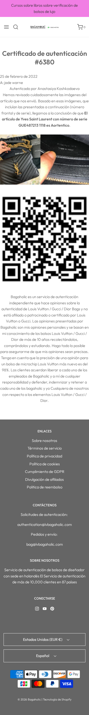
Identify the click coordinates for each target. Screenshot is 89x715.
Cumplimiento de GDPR (44, 471)
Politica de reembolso (44, 487)
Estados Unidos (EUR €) (43, 639)
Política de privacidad (44, 456)
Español (43, 655)
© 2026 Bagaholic (29, 699)
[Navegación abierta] (6, 27)
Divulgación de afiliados (44, 479)
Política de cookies (44, 463)
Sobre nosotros (44, 440)
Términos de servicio (45, 448)
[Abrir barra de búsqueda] (17, 27)
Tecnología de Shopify (57, 699)
